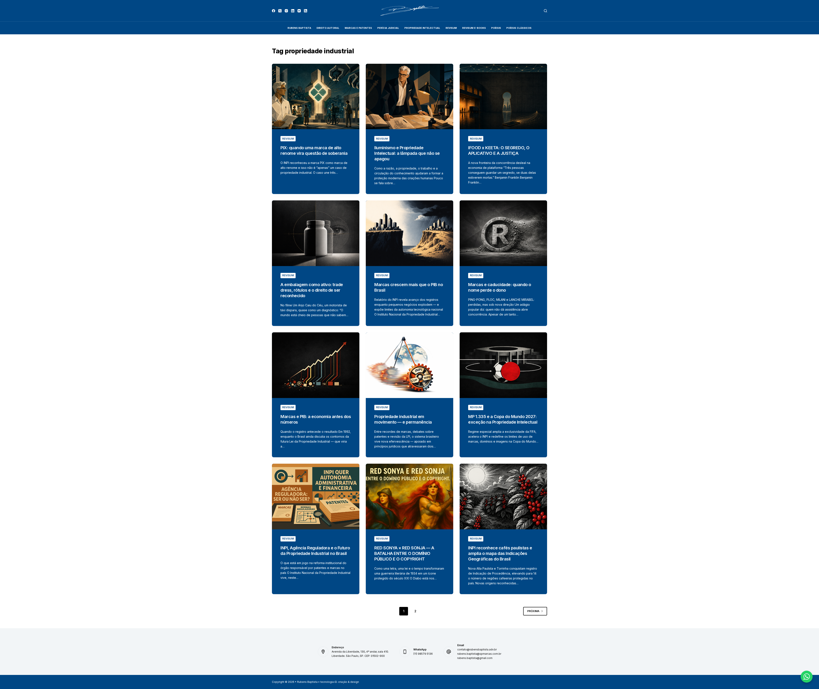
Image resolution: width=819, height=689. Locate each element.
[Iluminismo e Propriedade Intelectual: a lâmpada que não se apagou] (409, 96)
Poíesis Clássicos (518, 27)
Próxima (533, 611)
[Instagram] (286, 10)
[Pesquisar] (545, 10)
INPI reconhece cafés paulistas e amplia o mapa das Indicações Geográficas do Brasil (500, 553)
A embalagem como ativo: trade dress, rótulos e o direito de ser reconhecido (311, 290)
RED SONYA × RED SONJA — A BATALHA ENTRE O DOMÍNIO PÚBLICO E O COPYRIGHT (404, 553)
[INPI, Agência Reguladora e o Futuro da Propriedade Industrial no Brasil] (315, 496)
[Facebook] (273, 10)
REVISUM (451, 27)
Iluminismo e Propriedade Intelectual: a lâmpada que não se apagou (407, 153)
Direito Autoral (328, 27)
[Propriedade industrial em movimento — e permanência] (409, 365)
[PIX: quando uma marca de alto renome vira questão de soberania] (315, 96)
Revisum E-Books (474, 27)
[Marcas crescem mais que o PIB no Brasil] (409, 233)
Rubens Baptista (299, 27)
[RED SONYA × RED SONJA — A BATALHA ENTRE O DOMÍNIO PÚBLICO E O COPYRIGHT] (409, 496)
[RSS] (305, 10)
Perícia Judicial (388, 27)
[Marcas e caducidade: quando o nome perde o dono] (503, 233)
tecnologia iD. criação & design (339, 681)
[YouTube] (299, 10)
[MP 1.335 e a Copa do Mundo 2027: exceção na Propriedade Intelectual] (503, 365)
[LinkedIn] (292, 10)
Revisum (288, 138)
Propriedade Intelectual (422, 27)
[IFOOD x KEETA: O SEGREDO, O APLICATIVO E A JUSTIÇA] (503, 96)
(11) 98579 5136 (423, 653)
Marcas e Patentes (358, 27)
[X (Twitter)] (280, 10)
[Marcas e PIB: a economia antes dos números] (315, 365)
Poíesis (496, 27)
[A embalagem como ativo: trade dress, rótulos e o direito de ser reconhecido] (315, 233)
